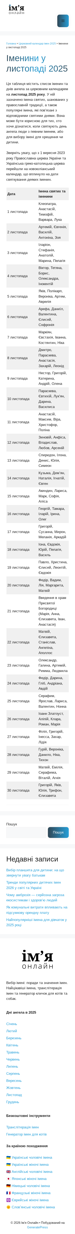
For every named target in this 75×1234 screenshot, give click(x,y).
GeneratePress (37, 1227)
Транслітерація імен (22, 1127)
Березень (13, 1038)
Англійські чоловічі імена (32, 1172)
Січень (11, 1024)
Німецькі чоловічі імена (31, 1186)
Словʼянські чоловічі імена (33, 1207)
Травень (12, 1052)
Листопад (14, 1095)
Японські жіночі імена (29, 1179)
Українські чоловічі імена (32, 1157)
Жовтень (13, 1088)
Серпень (13, 1074)
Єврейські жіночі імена (30, 1200)
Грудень (12, 1102)
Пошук (11, 824)
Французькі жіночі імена (31, 1193)
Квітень (12, 1045)
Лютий (11, 1031)
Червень (13, 1059)
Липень (12, 1067)
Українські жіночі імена (30, 1165)
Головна (11, 43)
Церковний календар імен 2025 (37, 43)
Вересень (14, 1081)
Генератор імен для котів (26, 1134)
